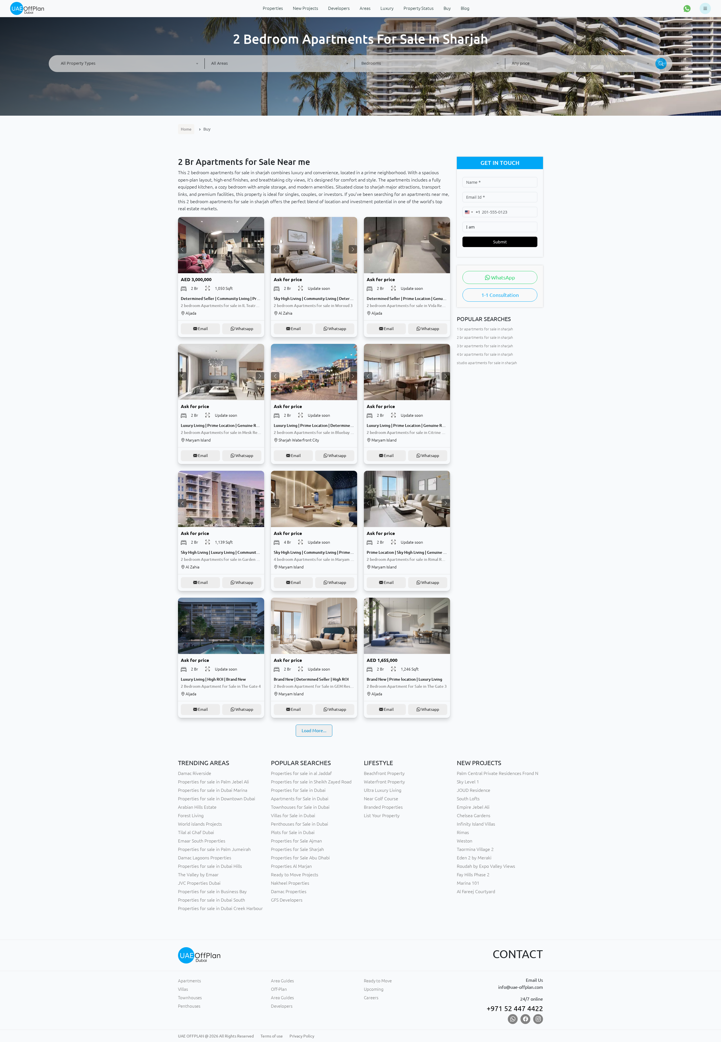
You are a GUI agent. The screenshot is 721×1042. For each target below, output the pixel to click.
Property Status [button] (418, 8)
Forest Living (191, 815)
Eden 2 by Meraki (474, 857)
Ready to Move (378, 980)
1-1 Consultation (500, 295)
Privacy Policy (302, 1036)
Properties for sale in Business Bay (212, 891)
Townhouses (190, 997)
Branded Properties (383, 807)
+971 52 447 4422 (515, 1008)
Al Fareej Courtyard (476, 891)
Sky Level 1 (468, 781)
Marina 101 (468, 883)
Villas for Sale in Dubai (293, 815)
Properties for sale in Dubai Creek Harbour (220, 908)
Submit (500, 242)
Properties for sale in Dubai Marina (212, 790)
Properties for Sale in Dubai (298, 790)
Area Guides (282, 980)
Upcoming (374, 989)
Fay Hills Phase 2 (473, 874)
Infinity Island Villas (476, 823)
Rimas (463, 832)
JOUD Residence (473, 790)
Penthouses (189, 1006)
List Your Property (382, 815)
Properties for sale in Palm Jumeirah (214, 849)
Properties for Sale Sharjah (297, 849)
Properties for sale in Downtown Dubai (216, 798)
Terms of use (272, 1036)
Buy (447, 8)
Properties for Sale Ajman (296, 840)
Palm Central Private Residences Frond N (497, 773)
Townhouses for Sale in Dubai (300, 807)
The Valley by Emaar (198, 874)
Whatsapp (244, 328)
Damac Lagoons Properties (204, 857)
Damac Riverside (194, 773)
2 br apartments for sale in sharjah (485, 337)
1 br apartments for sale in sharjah (485, 329)
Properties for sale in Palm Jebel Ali (213, 781)
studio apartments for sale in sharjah (487, 363)
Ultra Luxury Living (382, 790)
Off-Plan (279, 989)
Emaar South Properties (201, 840)
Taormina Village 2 (475, 849)
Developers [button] (339, 8)
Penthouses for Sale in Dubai (299, 823)
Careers (371, 997)
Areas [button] (365, 8)
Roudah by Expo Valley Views (486, 866)
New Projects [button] (305, 8)
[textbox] (129, 63)
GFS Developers (286, 899)
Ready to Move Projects (294, 874)
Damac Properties (288, 891)
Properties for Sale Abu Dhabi (300, 857)
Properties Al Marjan (291, 866)
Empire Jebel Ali (473, 807)
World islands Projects (200, 823)
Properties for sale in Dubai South (211, 899)
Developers (281, 1006)
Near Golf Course (381, 798)
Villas (183, 989)
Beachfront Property (384, 773)
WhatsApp (502, 277)
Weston (464, 840)
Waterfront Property (384, 781)
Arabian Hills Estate (197, 807)
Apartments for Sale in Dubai (299, 798)
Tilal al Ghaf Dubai (196, 832)
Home (186, 129)
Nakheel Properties (290, 883)
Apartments (189, 980)
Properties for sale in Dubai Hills (210, 866)
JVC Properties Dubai (199, 883)
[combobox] (129, 63)
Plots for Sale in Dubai (293, 832)
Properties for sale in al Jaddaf (301, 773)
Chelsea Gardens (473, 815)
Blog (465, 8)
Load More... (314, 730)
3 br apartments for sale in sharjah (485, 346)
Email (202, 328)
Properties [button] (273, 8)
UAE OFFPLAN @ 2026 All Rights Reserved (216, 1036)
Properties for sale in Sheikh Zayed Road (311, 781)
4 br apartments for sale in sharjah (485, 354)
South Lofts (468, 798)
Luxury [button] (386, 8)
